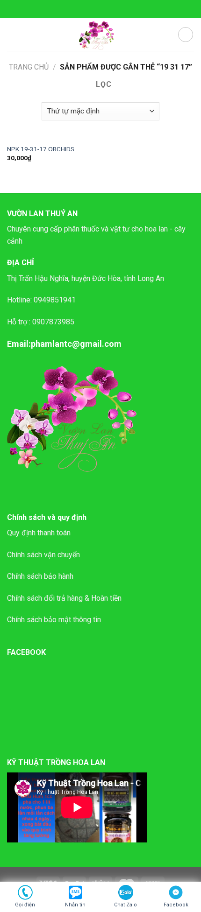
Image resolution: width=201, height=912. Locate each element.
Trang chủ (29, 67)
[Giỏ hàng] (185, 34)
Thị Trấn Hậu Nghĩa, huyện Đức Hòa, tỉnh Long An (85, 278)
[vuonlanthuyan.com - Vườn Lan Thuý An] (98, 34)
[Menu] (12, 34)
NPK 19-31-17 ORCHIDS (40, 149)
